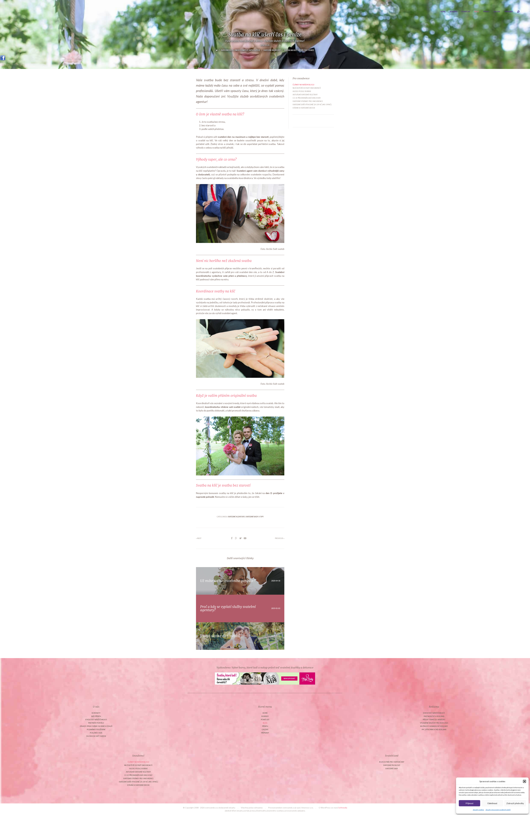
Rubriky (453, 11)
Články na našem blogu (303, 85)
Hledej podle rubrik (302, 91)
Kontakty (96, 713)
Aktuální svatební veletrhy (305, 94)
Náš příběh (96, 716)
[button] (524, 781)
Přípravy (509, 11)
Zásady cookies (478, 810)
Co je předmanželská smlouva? (307, 98)
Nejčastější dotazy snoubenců (307, 88)
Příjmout (469, 803)
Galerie (497, 11)
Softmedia (342, 807)
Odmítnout (492, 803)
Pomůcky (466, 11)
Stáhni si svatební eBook (304, 108)
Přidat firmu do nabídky (434, 719)
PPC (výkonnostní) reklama (434, 729)
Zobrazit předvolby (515, 803)
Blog (476, 11)
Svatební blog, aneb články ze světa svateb (240, 50)
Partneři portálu (96, 723)
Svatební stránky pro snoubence (308, 101)
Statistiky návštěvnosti (96, 719)
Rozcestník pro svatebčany (391, 762)
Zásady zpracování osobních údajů (498, 810)
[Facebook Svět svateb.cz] (3, 56)
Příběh (486, 11)
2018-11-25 (265, 45)
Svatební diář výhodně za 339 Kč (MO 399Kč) (312, 104)
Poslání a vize (96, 733)
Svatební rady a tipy (255, 517)
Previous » (279, 538)
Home (443, 11)
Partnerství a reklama (434, 716)
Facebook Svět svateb (96, 736)
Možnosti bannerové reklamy (434, 726)
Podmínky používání (96, 729)
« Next (198, 538)
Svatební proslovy (391, 765)
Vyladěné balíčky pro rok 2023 (434, 723)
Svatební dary (391, 768)
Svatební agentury (272, 50)
